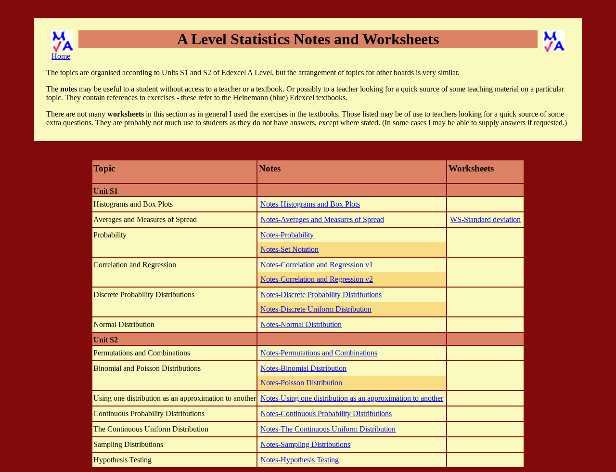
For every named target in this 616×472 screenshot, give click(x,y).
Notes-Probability (287, 235)
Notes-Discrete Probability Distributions (321, 294)
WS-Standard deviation (485, 219)
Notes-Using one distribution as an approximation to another (351, 398)
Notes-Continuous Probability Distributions (326, 413)
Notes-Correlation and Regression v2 (316, 279)
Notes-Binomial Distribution (303, 368)
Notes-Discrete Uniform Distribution (316, 309)
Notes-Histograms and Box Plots (310, 204)
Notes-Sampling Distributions (305, 444)
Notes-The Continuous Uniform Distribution (328, 429)
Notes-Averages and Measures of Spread (322, 219)
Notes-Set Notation (289, 249)
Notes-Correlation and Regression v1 (316, 265)
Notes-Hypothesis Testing (299, 460)
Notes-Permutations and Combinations (318, 353)
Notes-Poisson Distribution (301, 383)
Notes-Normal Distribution (301, 324)
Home (60, 56)
